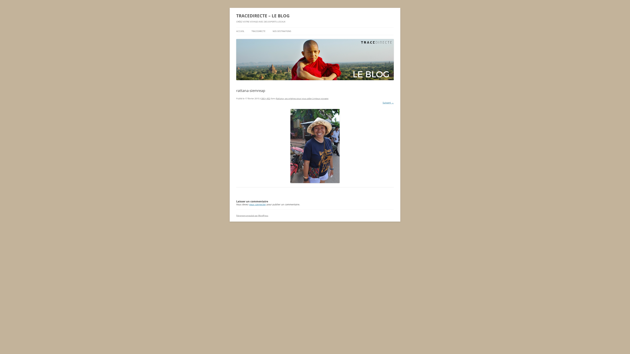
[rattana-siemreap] (315, 146)
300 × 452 (265, 98)
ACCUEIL (240, 31)
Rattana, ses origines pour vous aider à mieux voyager (302, 98)
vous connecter (257, 204)
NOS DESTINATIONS (282, 31)
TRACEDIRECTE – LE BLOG (263, 16)
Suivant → (388, 102)
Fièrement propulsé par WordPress (252, 215)
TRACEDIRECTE (258, 31)
